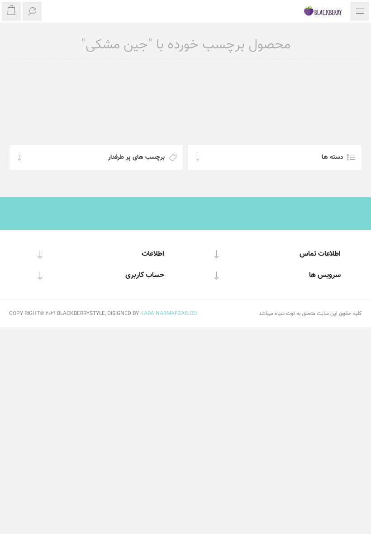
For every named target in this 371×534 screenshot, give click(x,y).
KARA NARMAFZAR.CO (168, 314)
